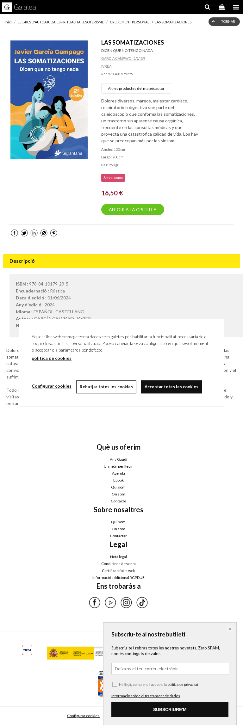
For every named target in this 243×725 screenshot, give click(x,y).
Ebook (118, 480)
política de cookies (52, 358)
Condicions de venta (118, 563)
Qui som (118, 487)
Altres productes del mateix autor (136, 88)
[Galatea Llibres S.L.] (19, 8)
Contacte (118, 501)
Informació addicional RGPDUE (118, 577)
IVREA (106, 66)
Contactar (118, 535)
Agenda (118, 473)
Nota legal (118, 556)
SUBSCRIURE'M (170, 709)
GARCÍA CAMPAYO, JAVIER (123, 58)
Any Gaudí (118, 459)
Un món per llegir (118, 466)
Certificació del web (118, 570)
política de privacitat (183, 684)
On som (118, 494)
